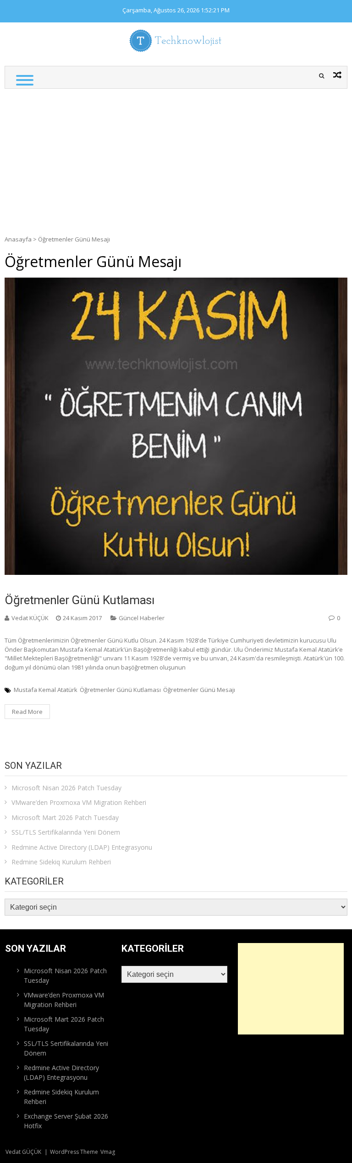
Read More (27, 711)
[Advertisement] (176, 157)
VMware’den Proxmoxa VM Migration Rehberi (78, 802)
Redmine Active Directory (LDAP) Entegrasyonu (81, 847)
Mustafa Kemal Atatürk (45, 689)
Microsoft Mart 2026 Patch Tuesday (65, 817)
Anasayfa (18, 239)
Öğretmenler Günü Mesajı (199, 689)
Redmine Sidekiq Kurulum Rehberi (61, 862)
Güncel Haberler (142, 618)
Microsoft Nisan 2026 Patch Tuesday (66, 787)
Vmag (107, 1152)
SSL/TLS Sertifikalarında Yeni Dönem (65, 832)
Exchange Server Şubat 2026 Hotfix (66, 1121)
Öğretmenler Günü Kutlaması (79, 600)
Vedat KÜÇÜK (30, 618)
